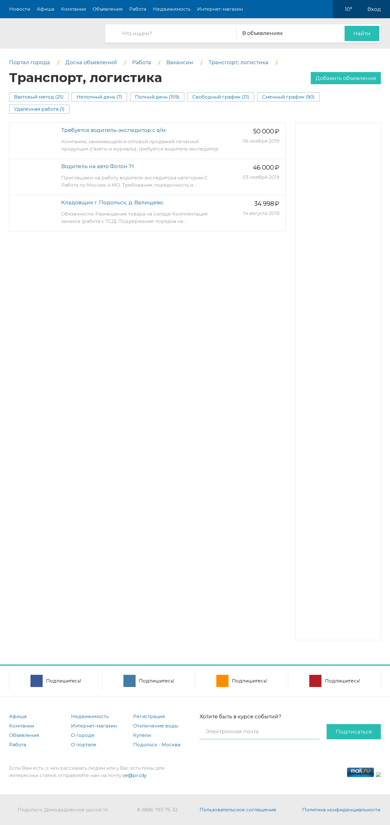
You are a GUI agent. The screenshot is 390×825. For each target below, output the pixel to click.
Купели (142, 735)
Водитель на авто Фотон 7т (97, 166)
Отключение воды (155, 726)
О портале (83, 744)
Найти (361, 33)
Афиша (45, 9)
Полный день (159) (157, 97)
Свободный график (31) (220, 97)
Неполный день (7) (99, 97)
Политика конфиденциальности (341, 810)
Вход (374, 9)
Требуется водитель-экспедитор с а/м (113, 130)
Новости (19, 9)
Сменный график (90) (288, 97)
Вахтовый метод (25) (39, 97)
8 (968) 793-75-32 (157, 810)
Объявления (107, 9)
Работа (137, 9)
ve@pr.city (134, 775)
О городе (82, 735)
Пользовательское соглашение (238, 810)
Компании (73, 9)
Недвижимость (171, 9)
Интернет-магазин (220, 9)
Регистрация (149, 716)
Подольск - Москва (156, 744)
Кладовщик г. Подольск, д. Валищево (112, 202)
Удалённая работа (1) (39, 109)
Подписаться (354, 732)
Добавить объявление (345, 78)
